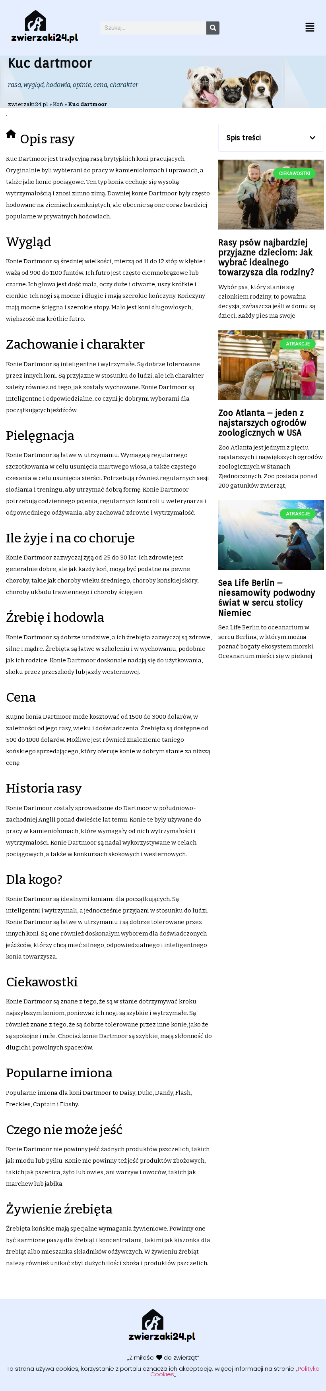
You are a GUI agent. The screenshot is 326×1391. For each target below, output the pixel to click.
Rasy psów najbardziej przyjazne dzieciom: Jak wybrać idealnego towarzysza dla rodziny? (266, 257)
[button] (310, 27)
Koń (58, 104)
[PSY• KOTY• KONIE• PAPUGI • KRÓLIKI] (45, 28)
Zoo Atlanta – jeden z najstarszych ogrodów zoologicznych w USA (262, 423)
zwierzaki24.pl (28, 104)
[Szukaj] (212, 28)
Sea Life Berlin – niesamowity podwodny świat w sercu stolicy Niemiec (266, 598)
